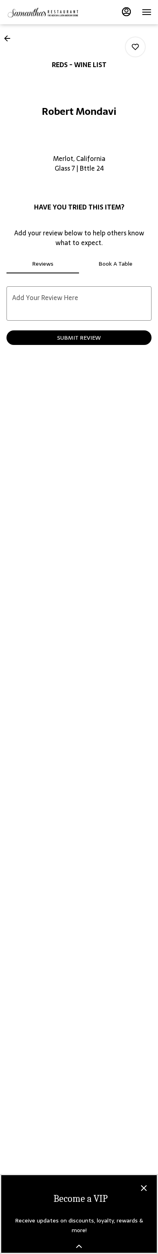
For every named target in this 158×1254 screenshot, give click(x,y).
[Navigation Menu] (147, 12)
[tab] (42, 263)
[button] (9, 38)
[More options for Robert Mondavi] (135, 47)
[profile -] (126, 12)
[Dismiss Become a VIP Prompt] (144, 1188)
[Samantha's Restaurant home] (42, 12)
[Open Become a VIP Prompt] (79, 1246)
